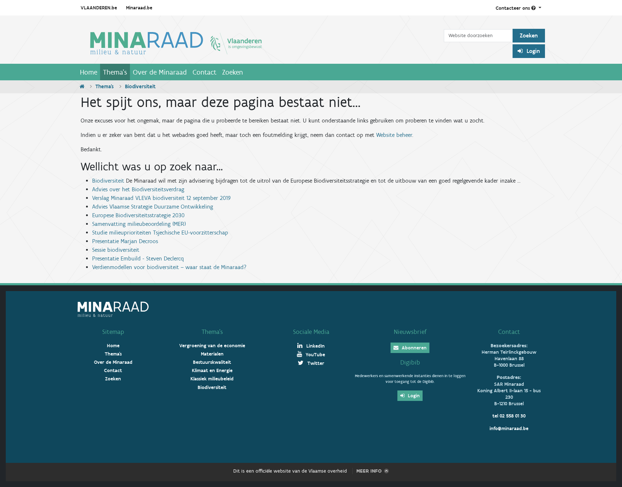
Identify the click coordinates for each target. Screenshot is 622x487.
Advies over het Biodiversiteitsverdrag (138, 189)
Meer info (369, 471)
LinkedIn (315, 346)
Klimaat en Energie (212, 370)
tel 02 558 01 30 (509, 416)
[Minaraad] (260, 42)
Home (88, 72)
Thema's (115, 72)
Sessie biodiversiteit (115, 249)
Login (532, 51)
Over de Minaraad (160, 72)
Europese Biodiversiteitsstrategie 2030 (138, 215)
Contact (204, 72)
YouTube (314, 355)
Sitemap (113, 332)
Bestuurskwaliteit (212, 362)
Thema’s (212, 332)
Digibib (410, 362)
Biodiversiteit (108, 180)
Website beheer (394, 134)
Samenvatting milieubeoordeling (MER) (139, 223)
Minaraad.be (139, 8)
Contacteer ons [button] (513, 8)
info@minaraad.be (509, 428)
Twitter (315, 363)
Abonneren (413, 348)
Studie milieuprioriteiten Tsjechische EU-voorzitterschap (160, 232)
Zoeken (232, 72)
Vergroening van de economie (212, 346)
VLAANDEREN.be (99, 8)
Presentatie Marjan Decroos (125, 241)
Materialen (212, 354)
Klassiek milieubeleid (212, 379)
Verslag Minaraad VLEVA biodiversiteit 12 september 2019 (161, 198)
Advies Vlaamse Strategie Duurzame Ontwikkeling (152, 206)
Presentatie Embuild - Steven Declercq (138, 258)
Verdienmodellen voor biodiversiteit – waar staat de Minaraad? (169, 267)
